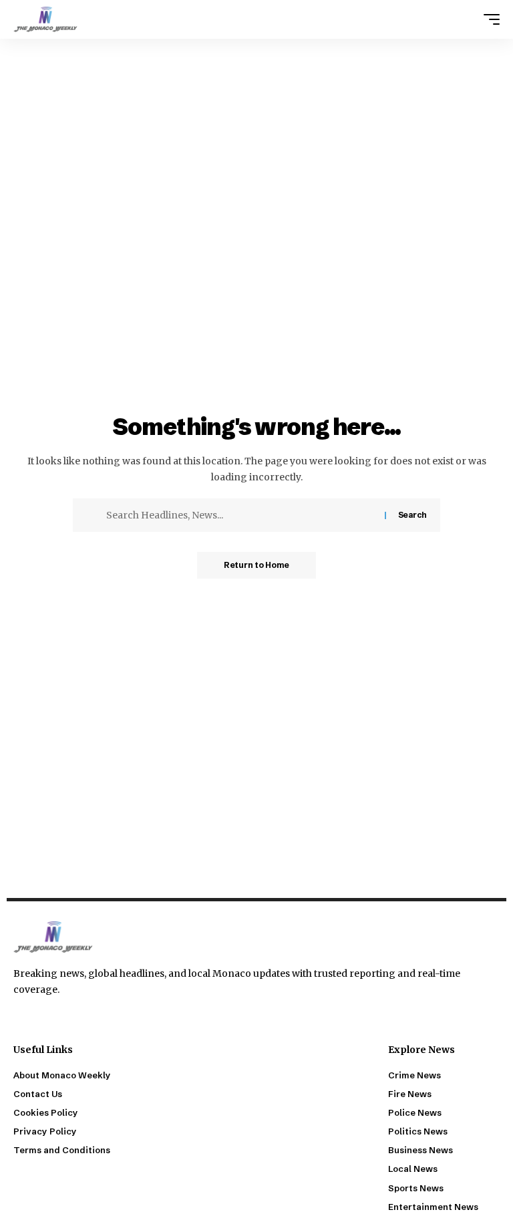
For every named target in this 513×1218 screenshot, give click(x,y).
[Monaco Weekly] (45, 19)
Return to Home (256, 565)
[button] (488, 19)
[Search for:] (240, 515)
